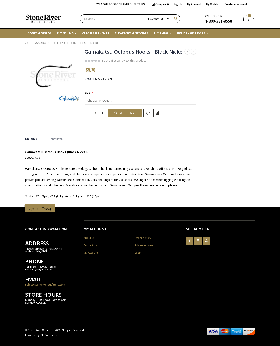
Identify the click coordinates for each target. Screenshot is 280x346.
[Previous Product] (187, 52)
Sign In (178, 4)
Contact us (90, 245)
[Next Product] (193, 52)
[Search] (176, 18)
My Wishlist (213, 4)
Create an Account (236, 4)
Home (26, 43)
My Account (194, 4)
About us (89, 238)
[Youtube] (206, 241)
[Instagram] (198, 241)
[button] (77, 100)
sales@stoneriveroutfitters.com (45, 284)
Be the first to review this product (123, 61)
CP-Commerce (49, 335)
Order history (143, 238)
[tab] (34, 137)
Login (138, 252)
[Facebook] (189, 241)
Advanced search (146, 245)
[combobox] (130, 18)
